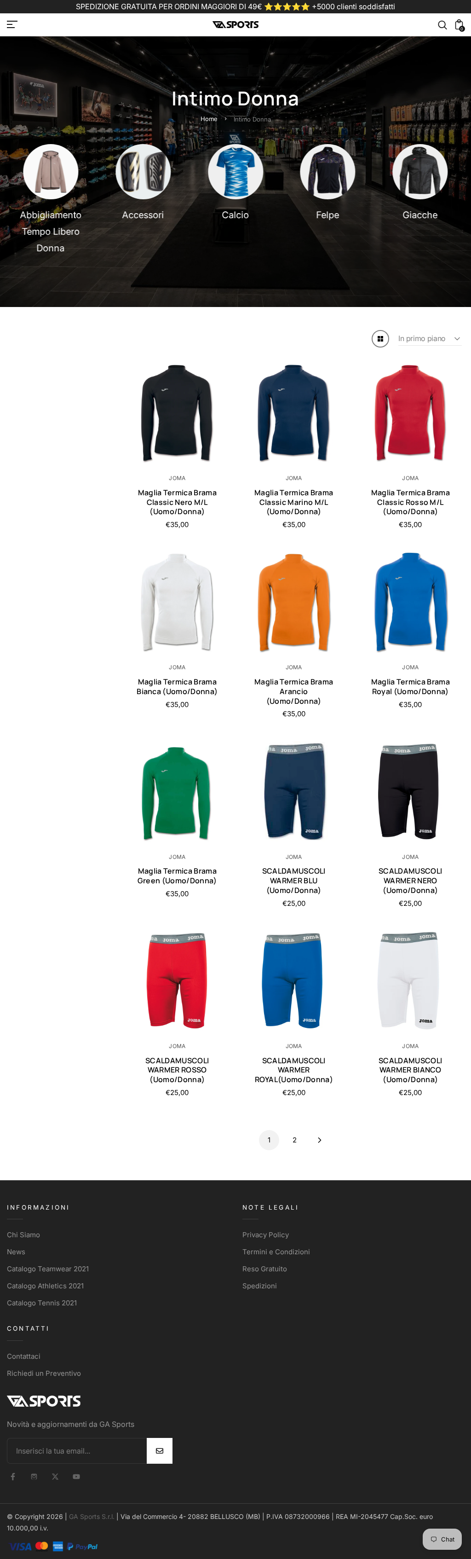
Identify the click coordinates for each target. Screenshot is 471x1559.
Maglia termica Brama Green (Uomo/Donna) (177, 876)
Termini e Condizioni (276, 1251)
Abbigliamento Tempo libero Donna (50, 231)
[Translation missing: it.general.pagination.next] (319, 1140)
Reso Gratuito (264, 1268)
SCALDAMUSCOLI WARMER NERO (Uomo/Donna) (410, 880)
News (16, 1251)
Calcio (235, 214)
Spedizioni (259, 1285)
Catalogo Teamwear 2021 (48, 1268)
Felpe (327, 214)
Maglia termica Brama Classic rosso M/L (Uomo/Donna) (410, 502)
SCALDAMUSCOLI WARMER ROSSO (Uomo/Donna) (177, 1070)
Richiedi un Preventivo (44, 1373)
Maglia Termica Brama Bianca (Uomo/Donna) (177, 686)
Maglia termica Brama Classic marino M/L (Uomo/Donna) (293, 502)
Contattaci (23, 1356)
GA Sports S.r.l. (92, 1516)
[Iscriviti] (159, 1451)
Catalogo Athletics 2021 (45, 1285)
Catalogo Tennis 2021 (42, 1302)
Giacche (419, 214)
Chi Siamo (23, 1234)
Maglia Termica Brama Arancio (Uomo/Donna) (293, 691)
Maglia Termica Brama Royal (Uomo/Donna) (410, 686)
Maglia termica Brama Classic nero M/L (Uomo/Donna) (177, 502)
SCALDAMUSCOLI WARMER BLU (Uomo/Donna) (294, 880)
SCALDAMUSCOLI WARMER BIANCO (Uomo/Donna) (410, 1070)
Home (209, 118)
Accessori (143, 214)
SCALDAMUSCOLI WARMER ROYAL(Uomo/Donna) (294, 1070)
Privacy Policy (265, 1234)
